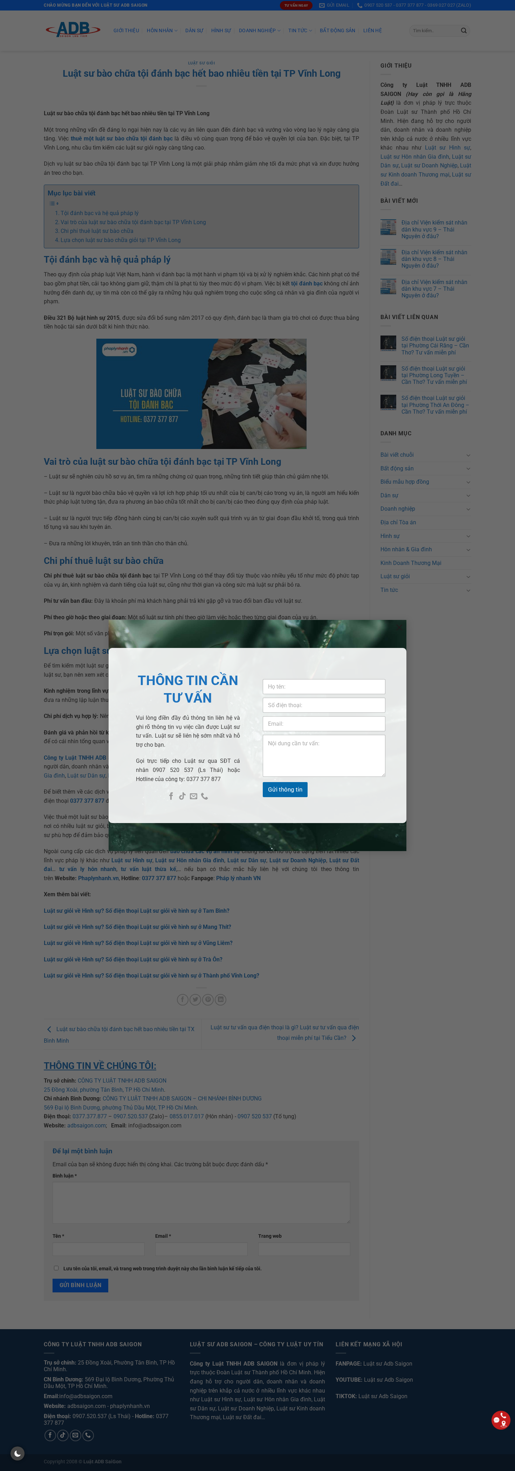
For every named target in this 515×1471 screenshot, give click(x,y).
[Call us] (204, 797)
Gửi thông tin (285, 789)
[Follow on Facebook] (171, 797)
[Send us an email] (193, 797)
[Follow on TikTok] (182, 797)
